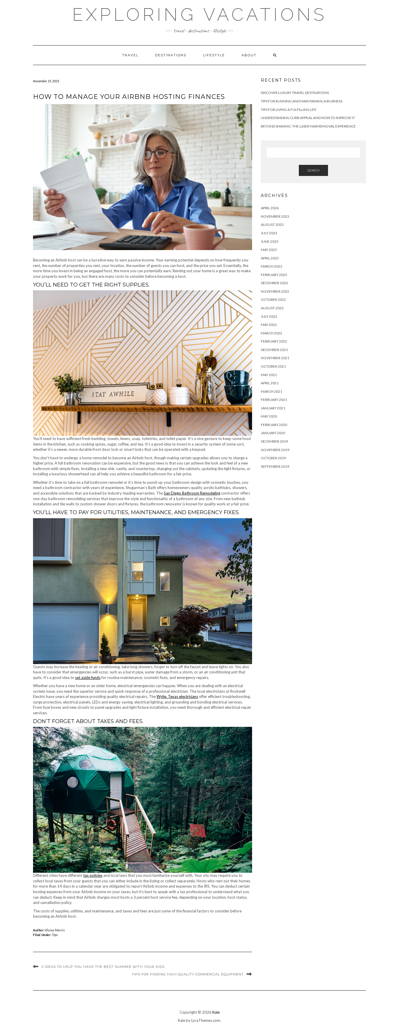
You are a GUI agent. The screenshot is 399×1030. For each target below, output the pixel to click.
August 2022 (272, 308)
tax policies (93, 875)
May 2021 (269, 375)
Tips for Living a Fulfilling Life (289, 109)
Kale (216, 1012)
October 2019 (273, 458)
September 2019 (275, 466)
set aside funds (87, 677)
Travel (130, 55)
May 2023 (269, 249)
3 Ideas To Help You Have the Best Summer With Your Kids (102, 967)
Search (313, 170)
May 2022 (269, 324)
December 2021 (274, 350)
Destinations (170, 55)
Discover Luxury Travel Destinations (295, 92)
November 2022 (275, 291)
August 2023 (272, 224)
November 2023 (275, 216)
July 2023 (269, 233)
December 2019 (274, 441)
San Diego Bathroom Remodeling (192, 493)
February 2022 (274, 341)
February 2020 (274, 425)
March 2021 (271, 391)
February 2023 (274, 275)
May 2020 (269, 416)
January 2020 (273, 433)
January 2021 (273, 408)
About (249, 55)
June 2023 (269, 241)
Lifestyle (214, 55)
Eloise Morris (55, 930)
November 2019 (275, 450)
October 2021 (273, 366)
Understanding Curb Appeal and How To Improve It (308, 118)
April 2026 (270, 208)
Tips (55, 935)
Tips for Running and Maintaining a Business (301, 101)
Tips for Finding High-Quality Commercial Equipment (188, 974)
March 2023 (271, 266)
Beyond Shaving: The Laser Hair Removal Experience (308, 126)
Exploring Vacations (199, 14)
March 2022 (271, 333)
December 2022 (274, 283)
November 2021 (275, 358)
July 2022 (269, 316)
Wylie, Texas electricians (177, 696)
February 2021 (274, 399)
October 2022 (273, 299)
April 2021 (270, 383)
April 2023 (270, 258)
